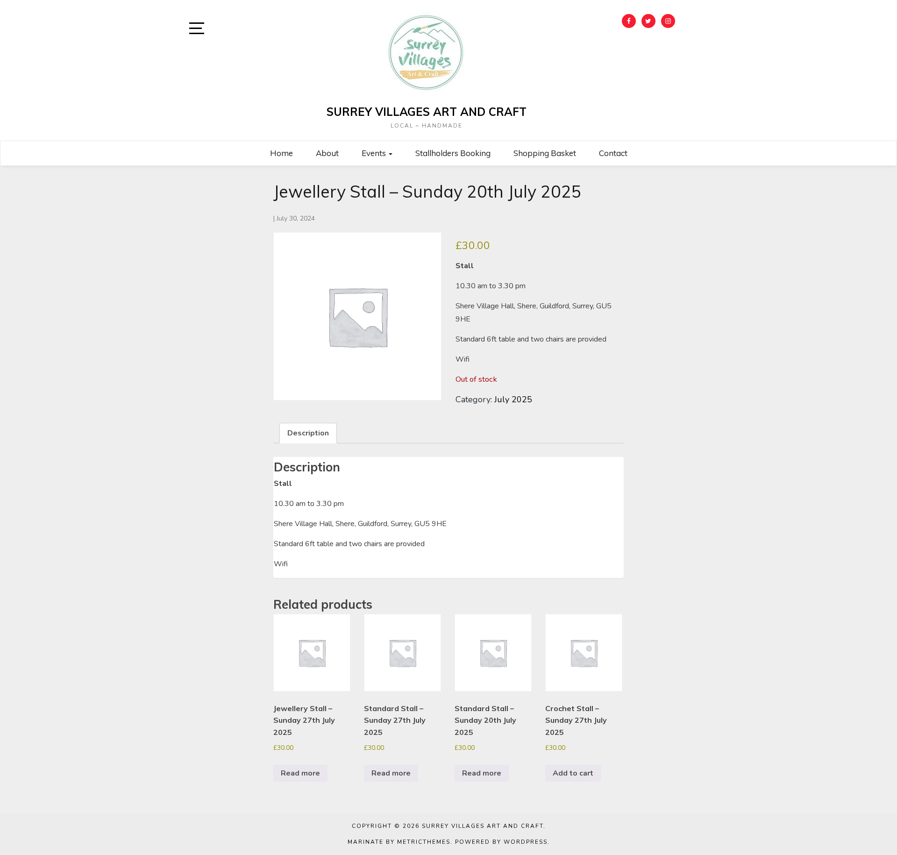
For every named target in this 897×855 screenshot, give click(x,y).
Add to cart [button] (573, 773)
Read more (300, 773)
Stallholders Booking (453, 153)
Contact (613, 153)
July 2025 (513, 399)
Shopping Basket (544, 153)
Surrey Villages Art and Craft (427, 112)
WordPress (526, 842)
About (327, 153)
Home (281, 153)
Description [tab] (308, 433)
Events (375, 153)
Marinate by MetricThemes (399, 842)
